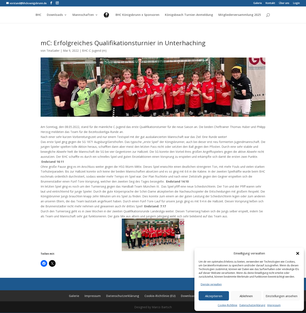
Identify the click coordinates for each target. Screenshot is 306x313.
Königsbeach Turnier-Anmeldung (189, 15)
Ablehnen (246, 296)
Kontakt (270, 3)
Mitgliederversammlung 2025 (239, 15)
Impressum (274, 305)
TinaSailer (53, 51)
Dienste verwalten (211, 284)
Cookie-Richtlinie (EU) (159, 296)
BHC (38, 15)
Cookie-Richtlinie (227, 305)
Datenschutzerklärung (252, 305)
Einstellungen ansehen (281, 296)
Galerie (257, 3)
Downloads (55, 15)
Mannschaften (83, 15)
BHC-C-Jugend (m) (94, 51)
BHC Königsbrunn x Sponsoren (137, 15)
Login (296, 3)
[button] (298, 253)
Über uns (284, 3)
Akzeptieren (213, 296)
